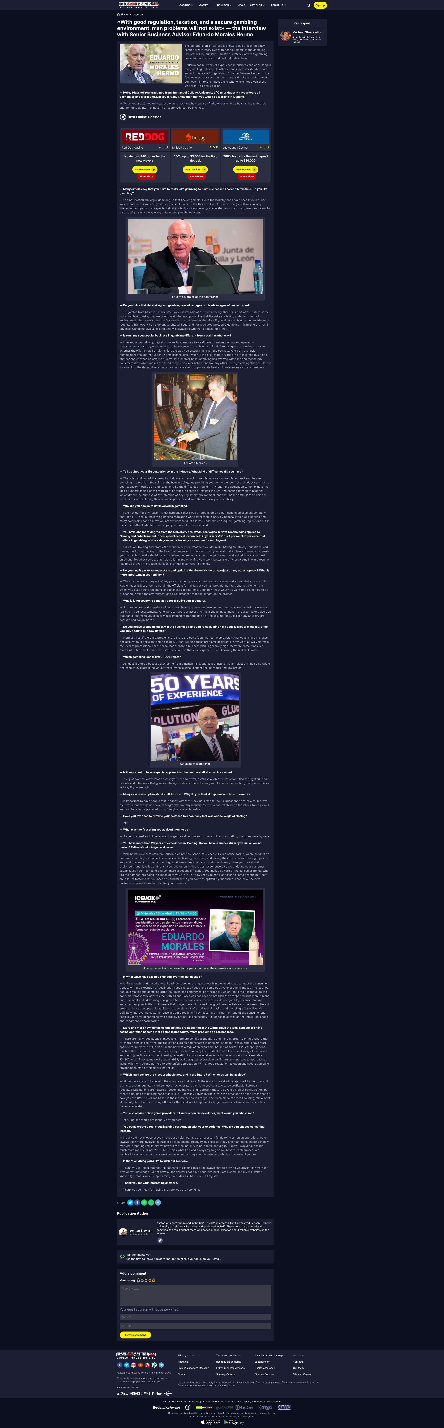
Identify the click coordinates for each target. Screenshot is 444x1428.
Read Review (142, 169)
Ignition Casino (182, 147)
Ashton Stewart (140, 1230)
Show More (146, 176)
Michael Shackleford (307, 32)
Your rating (127, 1280)
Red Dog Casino (132, 147)
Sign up (320, 5)
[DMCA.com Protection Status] (204, 1407)
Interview (138, 14)
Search (308, 5)
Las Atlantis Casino (235, 147)
